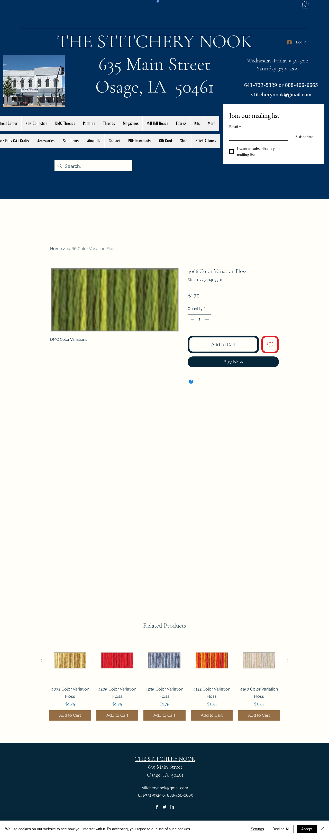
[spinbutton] (199, 319)
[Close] (323, 829)
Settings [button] (257, 828)
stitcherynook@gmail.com (281, 94)
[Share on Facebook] (191, 382)
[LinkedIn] (172, 807)
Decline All (280, 828)
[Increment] (207, 319)
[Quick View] (70, 661)
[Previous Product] (42, 660)
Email (235, 126)
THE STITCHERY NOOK (155, 41)
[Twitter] (164, 807)
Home (56, 248)
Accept (306, 828)
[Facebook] (156, 807)
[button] (305, 4)
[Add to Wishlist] (270, 344)
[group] (164, 680)
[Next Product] (287, 660)
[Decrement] (191, 319)
